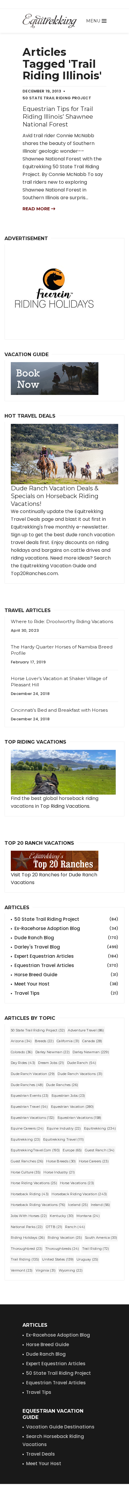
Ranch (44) (75, 1227)
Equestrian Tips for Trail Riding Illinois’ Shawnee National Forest (57, 116)
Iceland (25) (78, 1205)
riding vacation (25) (65, 1237)
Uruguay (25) (87, 1259)
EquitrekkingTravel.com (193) (35, 1150)
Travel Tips (66, 993)
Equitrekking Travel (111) (63, 1139)
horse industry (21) (59, 1172)
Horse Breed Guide (66, 974)
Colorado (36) (21, 1052)
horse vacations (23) (77, 1183)
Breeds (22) (44, 1041)
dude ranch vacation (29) (33, 1074)
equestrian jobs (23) (68, 1095)
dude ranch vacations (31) (80, 1074)
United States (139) (58, 1259)
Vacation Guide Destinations (60, 1427)
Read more (36, 209)
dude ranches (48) (27, 1085)
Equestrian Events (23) (30, 1095)
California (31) (68, 1041)
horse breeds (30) (61, 1161)
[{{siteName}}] (49, 20)
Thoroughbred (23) (26, 1248)
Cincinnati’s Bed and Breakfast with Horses (59, 710)
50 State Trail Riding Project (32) (38, 1030)
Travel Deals (40, 1454)
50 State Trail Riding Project (66, 919)
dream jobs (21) (51, 1063)
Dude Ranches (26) (62, 1085)
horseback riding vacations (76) (38, 1205)
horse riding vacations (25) (34, 1183)
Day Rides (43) (23, 1063)
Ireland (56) (100, 1205)
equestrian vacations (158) (79, 1118)
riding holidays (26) (28, 1237)
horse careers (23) (94, 1161)
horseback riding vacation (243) (79, 1194)
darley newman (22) (52, 1052)
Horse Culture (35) (25, 1172)
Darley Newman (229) (91, 1052)
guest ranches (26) (27, 1161)
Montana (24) (88, 1216)
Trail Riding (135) (25, 1259)
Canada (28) (92, 1041)
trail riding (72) (95, 1248)
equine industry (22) (64, 1128)
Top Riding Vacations (64, 806)
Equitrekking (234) (100, 1128)
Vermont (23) (22, 1270)
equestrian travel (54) (29, 1107)
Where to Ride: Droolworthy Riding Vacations (62, 621)
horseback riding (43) (30, 1194)
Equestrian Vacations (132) (33, 1118)
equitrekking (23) (25, 1139)
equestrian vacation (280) (72, 1107)
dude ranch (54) (81, 1063)
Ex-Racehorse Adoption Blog (66, 928)
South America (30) (101, 1237)
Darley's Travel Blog (66, 947)
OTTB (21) (54, 1227)
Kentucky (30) (62, 1216)
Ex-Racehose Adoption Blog (58, 1335)
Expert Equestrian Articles (66, 956)
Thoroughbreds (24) (62, 1248)
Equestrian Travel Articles (66, 965)
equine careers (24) (27, 1128)
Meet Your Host (66, 984)
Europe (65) (72, 1150)
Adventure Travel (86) (86, 1030)
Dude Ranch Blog (66, 938)
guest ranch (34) (100, 1150)
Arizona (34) (21, 1041)
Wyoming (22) (71, 1270)
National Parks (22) (27, 1227)
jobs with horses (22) (29, 1216)
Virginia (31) (46, 1270)
